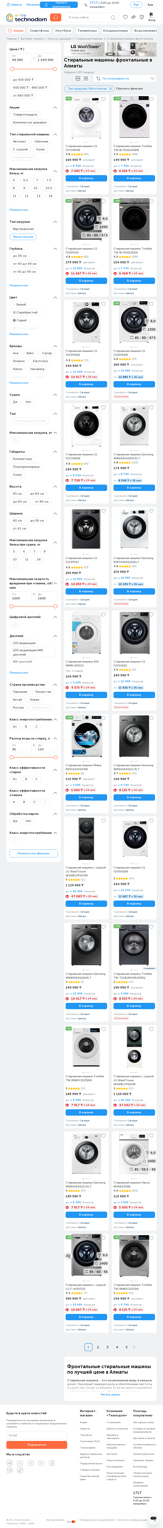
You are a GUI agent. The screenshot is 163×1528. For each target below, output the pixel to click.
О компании (114, 1422)
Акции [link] (18, 30)
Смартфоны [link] (39, 30)
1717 (137, 1493)
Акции (83, 1422)
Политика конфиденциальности (137, 1520)
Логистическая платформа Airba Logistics (116, 1476)
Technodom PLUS (90, 1441)
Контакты (112, 1454)
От (14, 56)
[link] (86, 144)
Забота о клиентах (117, 1428)
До (40, 56)
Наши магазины (116, 1460)
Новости (85, 1428)
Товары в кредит (90, 1469)
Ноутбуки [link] (63, 30)
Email (13, 1435)
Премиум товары (143, 1460)
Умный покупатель (143, 1454)
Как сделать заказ (143, 1422)
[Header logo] (25, 17)
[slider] (12, 69)
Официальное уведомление (97, 1520)
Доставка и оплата (144, 1438)
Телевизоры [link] (87, 30)
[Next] (151, 49)
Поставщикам (115, 1466)
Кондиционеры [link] (115, 30)
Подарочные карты (91, 1463)
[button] (125, 17)
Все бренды (140, 1466)
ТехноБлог (86, 1435)
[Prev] (69, 49)
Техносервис (88, 1447)
